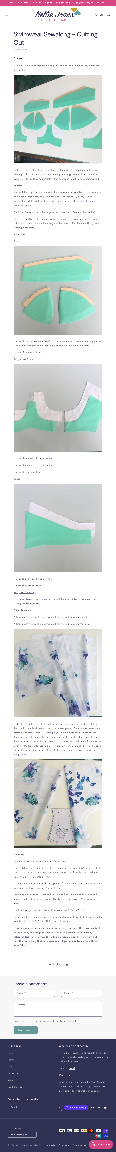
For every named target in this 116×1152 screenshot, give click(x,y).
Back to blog (60, 964)
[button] (6, 14)
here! (72, 1068)
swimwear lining (57, 219)
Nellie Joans (20, 1145)
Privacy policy (64, 1145)
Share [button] (19, 57)
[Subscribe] (58, 1107)
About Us (12, 1080)
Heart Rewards (15, 1087)
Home (10, 1052)
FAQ (10, 1066)
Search (11, 1059)
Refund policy (50, 1145)
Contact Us (13, 1073)
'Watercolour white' (84, 212)
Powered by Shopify (34, 1145)
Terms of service (79, 1145)
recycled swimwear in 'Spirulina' (66, 192)
